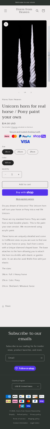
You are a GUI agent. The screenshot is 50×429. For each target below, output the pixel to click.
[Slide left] (19, 92)
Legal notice (34, 423)
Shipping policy (34, 419)
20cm (20, 152)
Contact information (20, 423)
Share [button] (8, 306)
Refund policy (22, 414)
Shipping (14, 127)
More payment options (25, 199)
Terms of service (19, 419)
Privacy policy (35, 414)
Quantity (5, 169)
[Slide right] (31, 92)
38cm (7, 152)
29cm (32, 152)
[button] (5, 11)
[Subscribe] (41, 358)
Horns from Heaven (23, 411)
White (8, 163)
